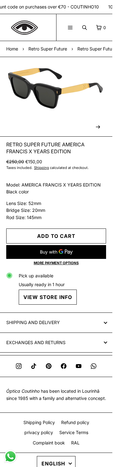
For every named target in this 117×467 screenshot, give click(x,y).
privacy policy (38, 432)
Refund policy (75, 422)
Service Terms (73, 432)
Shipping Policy (39, 422)
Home (12, 48)
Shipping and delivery (33, 322)
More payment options (56, 263)
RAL (75, 442)
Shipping (41, 167)
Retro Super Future (47, 48)
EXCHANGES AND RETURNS (36, 342)
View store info (47, 297)
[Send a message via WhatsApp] (10, 456)
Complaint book (49, 442)
